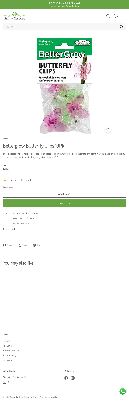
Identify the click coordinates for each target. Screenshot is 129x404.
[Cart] (116, 16)
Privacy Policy (9, 355)
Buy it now (64, 203)
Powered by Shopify (48, 397)
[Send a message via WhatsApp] (122, 391)
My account (8, 360)
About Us (7, 345)
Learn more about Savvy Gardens (64, 6)
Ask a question (11, 229)
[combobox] (64, 26)
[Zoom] (108, 129)
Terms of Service (11, 350)
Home (6, 138)
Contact (6, 340)
